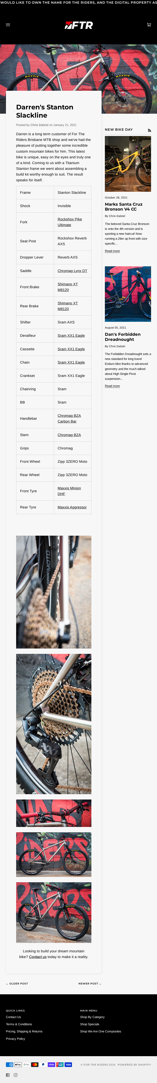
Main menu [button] (88, 1010)
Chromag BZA (69, 435)
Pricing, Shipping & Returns (24, 1031)
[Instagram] (15, 1075)
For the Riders (96, 1064)
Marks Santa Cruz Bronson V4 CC (123, 207)
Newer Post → (90, 983)
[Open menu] (12, 24)
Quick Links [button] (15, 1010)
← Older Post (17, 983)
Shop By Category (92, 1017)
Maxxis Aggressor (72, 507)
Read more (112, 251)
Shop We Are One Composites (100, 1031)
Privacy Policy (15, 1038)
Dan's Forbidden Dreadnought (123, 337)
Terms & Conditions (19, 1024)
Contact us (38, 957)
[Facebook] (8, 1075)
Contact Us (13, 1017)
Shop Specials (89, 1024)
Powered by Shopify (134, 1064)
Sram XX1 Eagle (71, 335)
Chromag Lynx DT (72, 271)
